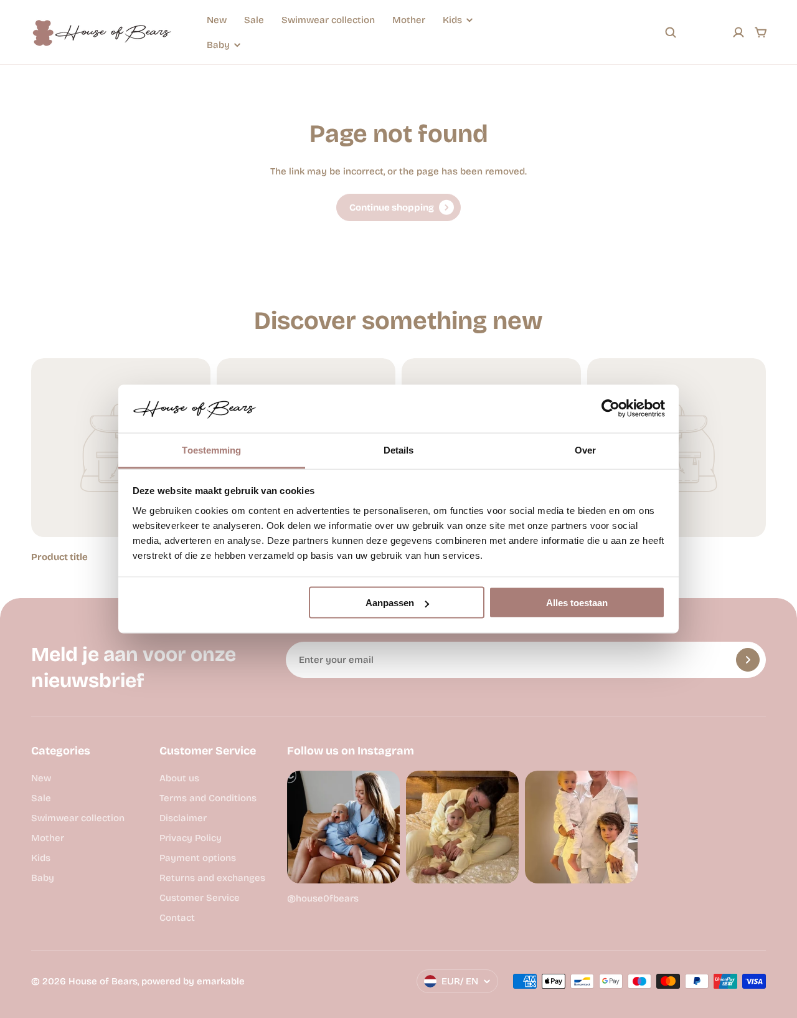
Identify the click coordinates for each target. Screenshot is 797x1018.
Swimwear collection (328, 20)
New (217, 20)
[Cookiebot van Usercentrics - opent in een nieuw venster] (610, 408)
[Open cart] (761, 32)
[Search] (670, 32)
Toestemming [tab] (211, 449)
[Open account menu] (738, 32)
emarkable (221, 981)
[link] (398, 207)
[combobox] (588, 32)
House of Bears (103, 981)
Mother (408, 20)
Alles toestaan (577, 602)
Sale (254, 20)
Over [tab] (585, 449)
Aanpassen (389, 602)
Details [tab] (399, 449)
